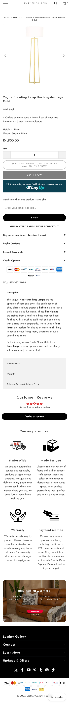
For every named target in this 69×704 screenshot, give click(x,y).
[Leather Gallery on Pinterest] (34, 670)
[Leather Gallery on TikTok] (53, 670)
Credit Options (34, 260)
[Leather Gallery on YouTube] (28, 670)
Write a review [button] (34, 416)
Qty (5, 148)
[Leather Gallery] (34, 3)
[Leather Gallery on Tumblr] (41, 670)
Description (12, 292)
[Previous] (5, 56)
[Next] (63, 56)
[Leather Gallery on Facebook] (22, 670)
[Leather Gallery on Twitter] (16, 670)
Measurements (13, 363)
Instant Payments (34, 252)
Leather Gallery (35, 696)
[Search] (56, 3)
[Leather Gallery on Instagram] (47, 670)
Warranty (11, 373)
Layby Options (34, 243)
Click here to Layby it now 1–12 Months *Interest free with (34, 184)
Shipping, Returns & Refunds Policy (23, 384)
